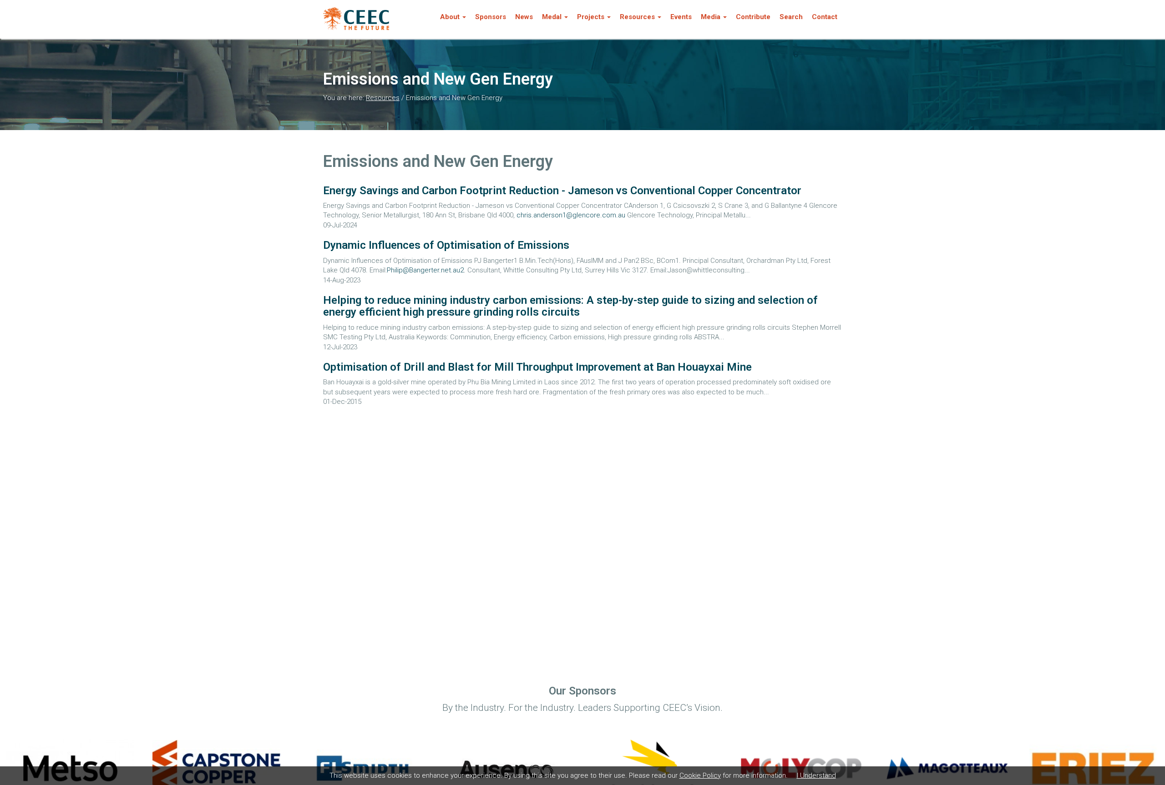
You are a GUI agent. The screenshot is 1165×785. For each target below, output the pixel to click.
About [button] (450, 17)
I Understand (816, 775)
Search (791, 17)
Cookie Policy (700, 775)
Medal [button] (552, 17)
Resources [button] (637, 17)
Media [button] (710, 17)
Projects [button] (590, 17)
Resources (383, 98)
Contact (824, 17)
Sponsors (490, 17)
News (524, 17)
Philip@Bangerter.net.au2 (425, 270)
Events (681, 17)
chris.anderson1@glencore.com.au (571, 215)
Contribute (753, 17)
